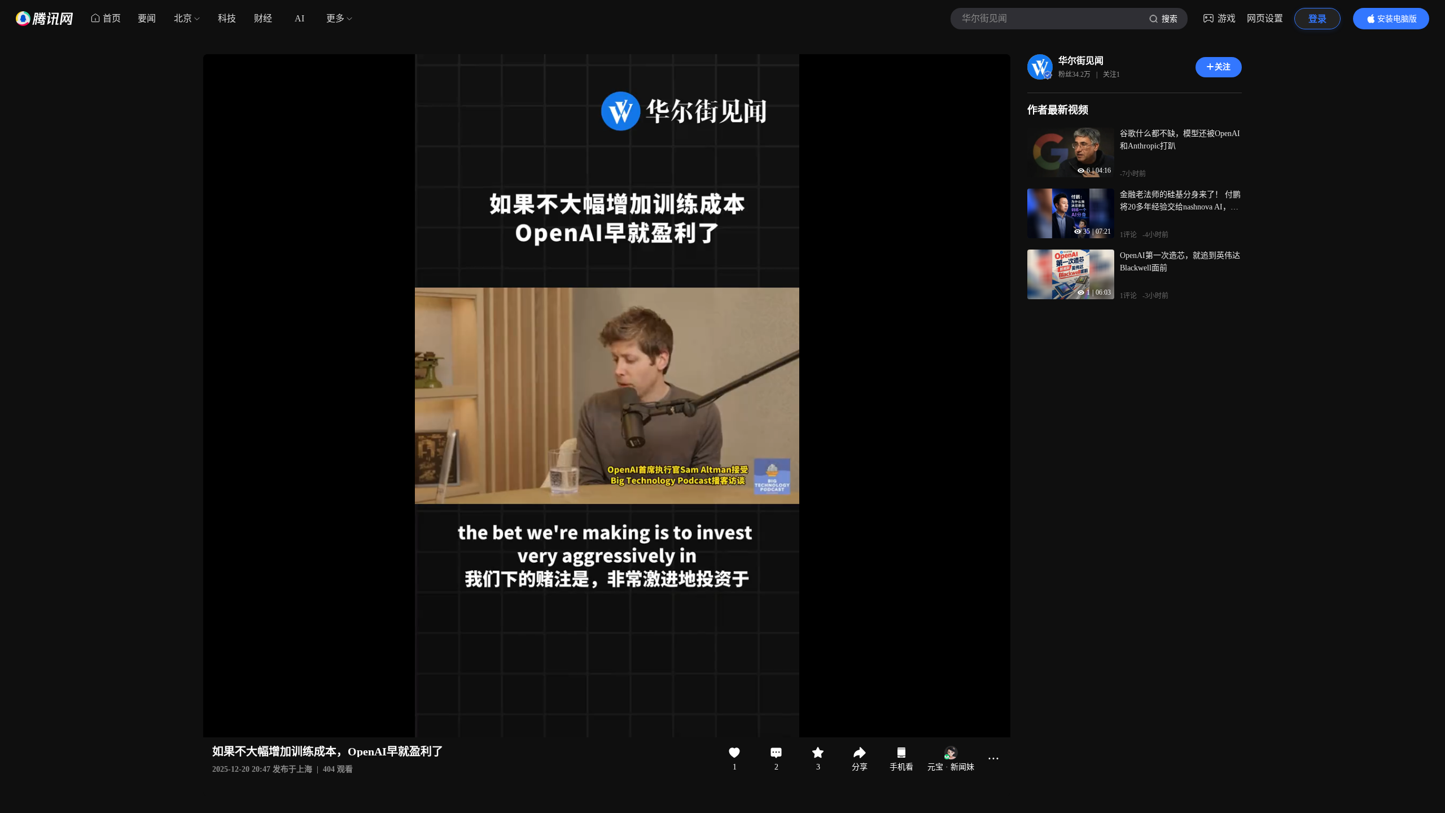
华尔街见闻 (1081, 60)
